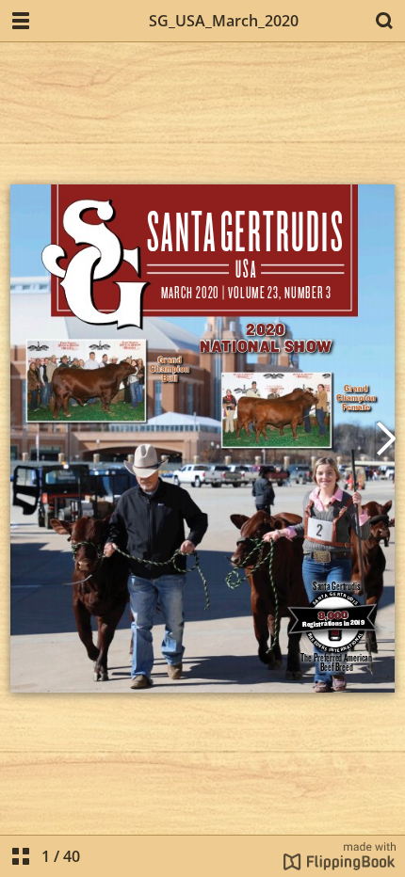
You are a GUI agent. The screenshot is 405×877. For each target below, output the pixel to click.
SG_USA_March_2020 (224, 20)
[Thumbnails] (20, 856)
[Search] (384, 20)
